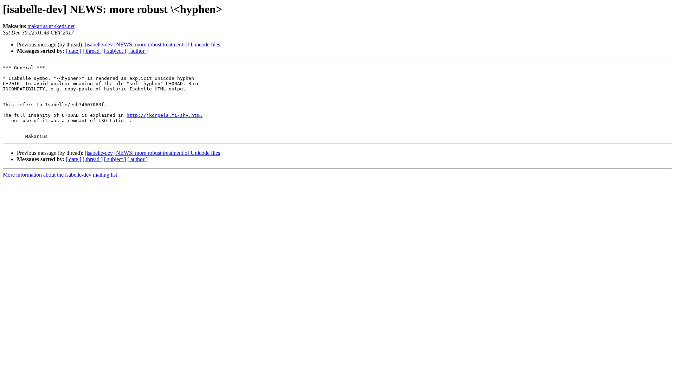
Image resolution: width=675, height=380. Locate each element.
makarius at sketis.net (51, 26)
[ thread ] (93, 51)
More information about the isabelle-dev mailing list (60, 175)
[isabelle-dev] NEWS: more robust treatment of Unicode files (152, 45)
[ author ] (137, 51)
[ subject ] (115, 51)
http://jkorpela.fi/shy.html (164, 115)
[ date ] (73, 51)
